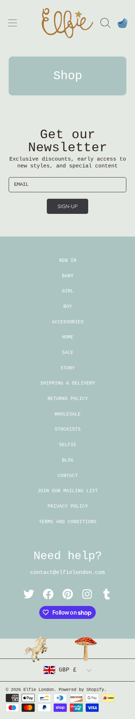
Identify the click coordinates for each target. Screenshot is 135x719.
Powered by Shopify (81, 689)
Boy (67, 306)
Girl (67, 291)
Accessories (68, 322)
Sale (67, 352)
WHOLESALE (68, 414)
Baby (67, 276)
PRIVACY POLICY (68, 506)
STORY (67, 368)
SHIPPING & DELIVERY (67, 383)
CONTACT (68, 475)
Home (67, 337)
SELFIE (67, 445)
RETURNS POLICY (68, 398)
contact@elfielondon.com (67, 573)
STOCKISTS (68, 429)
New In (67, 260)
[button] (13, 23)
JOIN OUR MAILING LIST (67, 491)
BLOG (67, 460)
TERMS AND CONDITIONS (67, 522)
